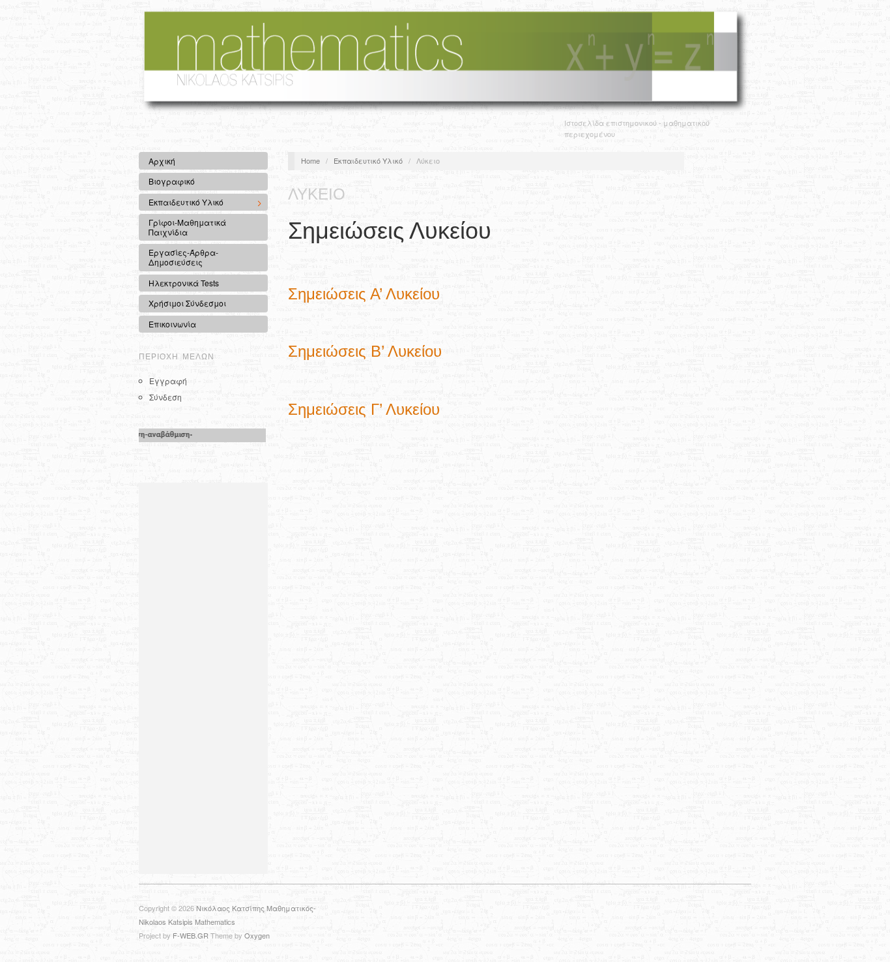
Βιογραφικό (172, 181)
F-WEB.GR (190, 935)
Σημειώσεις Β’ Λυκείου (365, 351)
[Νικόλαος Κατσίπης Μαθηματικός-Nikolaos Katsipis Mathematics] (445, 59)
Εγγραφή (168, 380)
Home (310, 160)
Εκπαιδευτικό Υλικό (181, 203)
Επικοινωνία (172, 323)
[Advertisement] (203, 678)
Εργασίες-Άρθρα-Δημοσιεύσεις (183, 257)
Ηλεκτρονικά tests (184, 282)
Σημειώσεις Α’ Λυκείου (364, 294)
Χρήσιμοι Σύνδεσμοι (187, 302)
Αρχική (162, 160)
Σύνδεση (165, 396)
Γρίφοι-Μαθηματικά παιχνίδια (187, 227)
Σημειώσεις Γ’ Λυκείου (364, 409)
